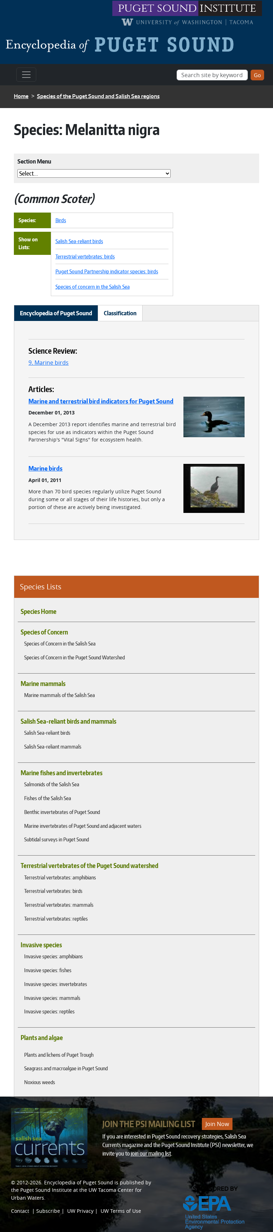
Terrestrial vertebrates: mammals (58, 904)
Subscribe (48, 1210)
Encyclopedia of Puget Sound (78, 1182)
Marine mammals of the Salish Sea (59, 694)
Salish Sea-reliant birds (47, 732)
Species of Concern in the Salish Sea (60, 643)
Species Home (39, 611)
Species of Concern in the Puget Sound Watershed (74, 657)
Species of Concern (44, 632)
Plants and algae (42, 1037)
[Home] (122, 44)
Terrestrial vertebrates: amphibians (60, 877)
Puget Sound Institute (46, 1190)
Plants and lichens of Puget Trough (58, 1054)
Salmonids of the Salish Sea (51, 784)
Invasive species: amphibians (53, 956)
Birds (60, 220)
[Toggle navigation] (26, 75)
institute (228, 8)
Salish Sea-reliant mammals (52, 746)
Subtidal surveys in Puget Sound (56, 839)
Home (21, 96)
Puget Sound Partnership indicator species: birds (106, 271)
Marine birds (45, 468)
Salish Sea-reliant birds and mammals (68, 721)
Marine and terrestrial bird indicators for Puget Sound (100, 401)
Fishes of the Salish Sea (47, 798)
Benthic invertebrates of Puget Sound (62, 811)
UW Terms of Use (121, 1210)
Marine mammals (43, 683)
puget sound (157, 8)
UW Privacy (80, 1210)
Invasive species (41, 945)
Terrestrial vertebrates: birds (53, 890)
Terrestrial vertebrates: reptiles (56, 918)
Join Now (217, 1124)
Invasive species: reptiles (49, 1011)
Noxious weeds (39, 1082)
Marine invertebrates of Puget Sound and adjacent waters (82, 825)
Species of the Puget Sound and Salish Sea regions (98, 96)
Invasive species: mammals (52, 997)
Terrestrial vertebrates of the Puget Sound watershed (89, 865)
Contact (20, 1210)
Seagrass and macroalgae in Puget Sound (66, 1068)
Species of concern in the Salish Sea (92, 286)
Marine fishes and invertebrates (61, 773)
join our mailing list (151, 1153)
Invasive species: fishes (47, 970)
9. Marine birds (48, 362)
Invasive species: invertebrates (55, 983)
